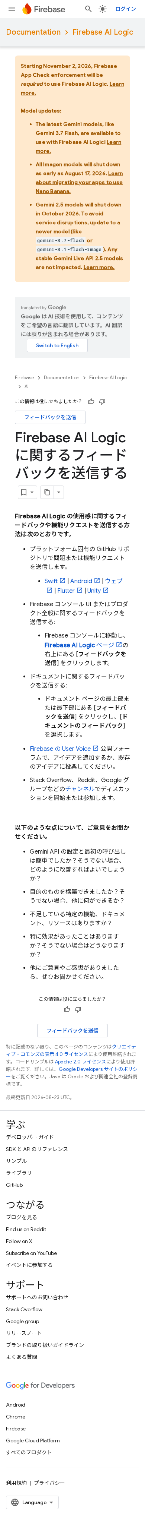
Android (81, 581)
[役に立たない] (102, 401)
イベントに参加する (29, 1265)
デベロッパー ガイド (30, 1137)
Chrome (15, 1416)
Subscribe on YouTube (31, 1253)
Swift (51, 581)
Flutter (66, 591)
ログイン (125, 9)
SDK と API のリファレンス (37, 1149)
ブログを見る (21, 1217)
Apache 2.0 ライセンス (80, 1062)
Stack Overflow (24, 1309)
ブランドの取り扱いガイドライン (45, 1345)
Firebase (24, 377)
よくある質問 (21, 1357)
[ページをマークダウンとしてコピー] (47, 492)
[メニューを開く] (11, 9)
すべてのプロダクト (29, 1452)
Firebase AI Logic (102, 32)
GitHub (14, 1185)
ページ (79, 645)
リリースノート (24, 1333)
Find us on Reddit (26, 1229)
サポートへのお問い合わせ (37, 1297)
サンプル (16, 1161)
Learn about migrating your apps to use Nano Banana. (79, 182)
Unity (94, 591)
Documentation (33, 32)
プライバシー (49, 1483)
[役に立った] (91, 401)
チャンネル (80, 789)
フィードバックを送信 (50, 417)
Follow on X (19, 1241)
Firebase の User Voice (60, 749)
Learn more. (99, 267)
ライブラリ (19, 1173)
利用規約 (16, 1483)
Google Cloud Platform (33, 1440)
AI (27, 386)
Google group (22, 1321)
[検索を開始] (88, 8)
